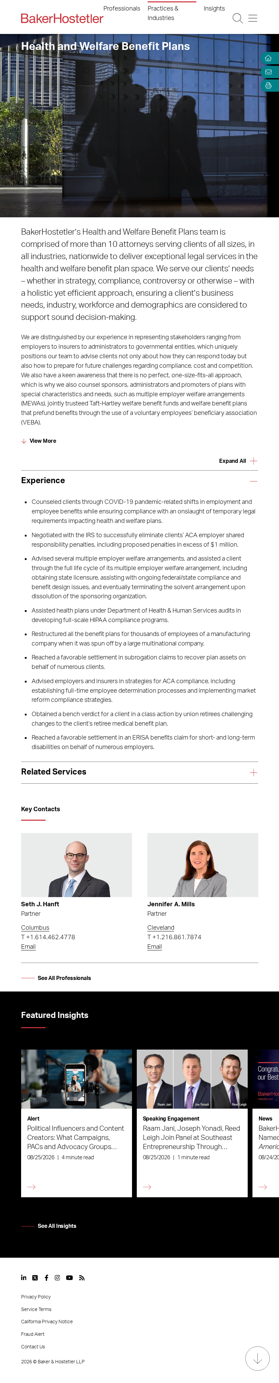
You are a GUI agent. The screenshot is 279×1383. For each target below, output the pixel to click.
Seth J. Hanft (40, 905)
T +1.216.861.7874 (174, 937)
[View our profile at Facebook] (46, 1278)
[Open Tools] (267, 85)
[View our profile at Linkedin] (24, 1278)
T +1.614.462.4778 (48, 937)
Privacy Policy (36, 1297)
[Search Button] (238, 18)
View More (43, 441)
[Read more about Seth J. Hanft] (76, 865)
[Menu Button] (253, 18)
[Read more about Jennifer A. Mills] (202, 865)
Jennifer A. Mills (171, 905)
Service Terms (36, 1309)
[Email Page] (267, 71)
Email (28, 947)
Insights (214, 9)
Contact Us (33, 1347)
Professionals (121, 9)
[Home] (267, 58)
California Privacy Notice (47, 1322)
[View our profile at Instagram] (57, 1278)
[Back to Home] (62, 18)
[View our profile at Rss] (82, 1278)
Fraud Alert (33, 1334)
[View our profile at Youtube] (69, 1278)
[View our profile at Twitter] (35, 1278)
